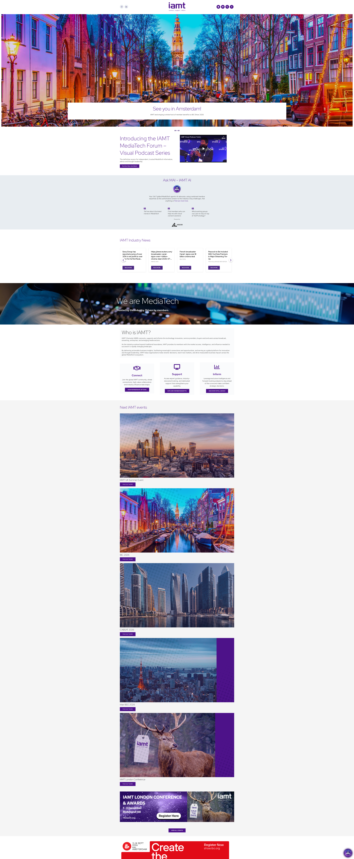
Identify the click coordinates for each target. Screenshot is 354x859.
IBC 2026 (124, 554)
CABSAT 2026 (127, 629)
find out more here (181, 201)
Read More (125, 267)
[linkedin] (126, 7)
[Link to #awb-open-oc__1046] (227, 7)
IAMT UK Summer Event (131, 480)
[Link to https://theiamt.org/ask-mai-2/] (218, 7)
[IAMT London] (177, 792)
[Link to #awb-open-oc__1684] (232, 7)
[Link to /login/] (223, 7)
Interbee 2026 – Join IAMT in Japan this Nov (177, 108)
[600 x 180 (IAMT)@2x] (175, 840)
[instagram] (122, 7)
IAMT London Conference (132, 779)
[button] (176, 130)
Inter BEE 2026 (127, 704)
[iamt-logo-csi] (177, 3)
